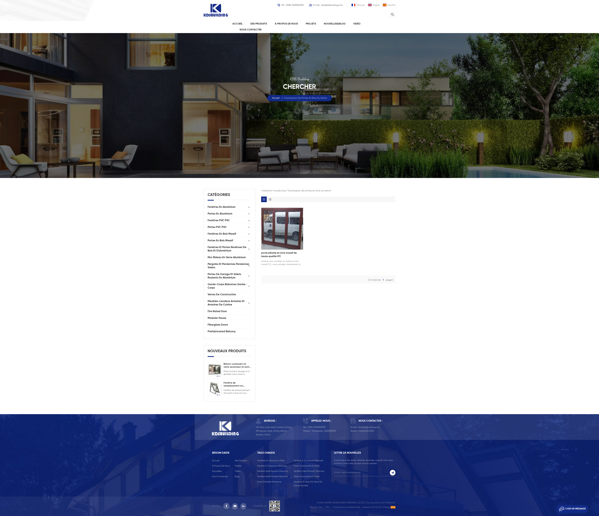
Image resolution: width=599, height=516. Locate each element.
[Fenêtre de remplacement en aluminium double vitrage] (215, 388)
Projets (311, 24)
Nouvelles (217, 471)
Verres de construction (222, 294)
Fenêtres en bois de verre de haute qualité (308, 484)
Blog (237, 476)
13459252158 (330, 431)
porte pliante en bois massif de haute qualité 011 (279, 255)
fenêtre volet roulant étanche (272, 471)
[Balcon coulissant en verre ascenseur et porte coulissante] (215, 369)
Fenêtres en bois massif (222, 234)
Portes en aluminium (220, 213)
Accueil (237, 24)
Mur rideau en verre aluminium (227, 257)
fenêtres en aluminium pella (271, 461)
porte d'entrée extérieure (269, 482)
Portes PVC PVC (217, 227)
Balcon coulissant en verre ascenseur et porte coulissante (237, 365)
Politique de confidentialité (346, 507)
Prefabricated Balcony (222, 331)
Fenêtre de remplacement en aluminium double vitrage (233, 384)
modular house (217, 318)
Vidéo (356, 24)
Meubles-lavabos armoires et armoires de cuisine (226, 303)
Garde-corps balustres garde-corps (227, 286)
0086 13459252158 (295, 5)
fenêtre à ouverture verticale (308, 461)
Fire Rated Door (217, 311)
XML (328, 507)
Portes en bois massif (220, 240)
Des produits (258, 24)
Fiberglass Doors (218, 325)
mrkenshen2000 (366, 431)
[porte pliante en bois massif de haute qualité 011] (282, 229)
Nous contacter (251, 30)
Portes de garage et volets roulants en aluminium (224, 276)
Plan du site (316, 507)
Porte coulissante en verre (306, 466)
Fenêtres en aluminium (221, 207)
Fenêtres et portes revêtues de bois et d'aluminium (227, 249)
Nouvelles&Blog (335, 24)
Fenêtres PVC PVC (219, 220)
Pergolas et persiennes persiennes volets (228, 266)
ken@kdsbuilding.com (332, 5)
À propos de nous (286, 24)
